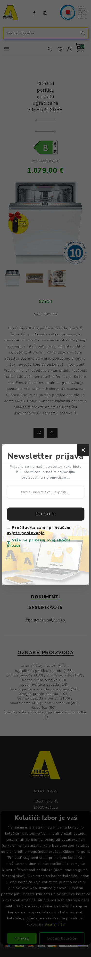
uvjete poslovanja (26, 533)
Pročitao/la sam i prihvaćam (38, 530)
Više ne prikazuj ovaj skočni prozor (38, 543)
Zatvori (83, 450)
